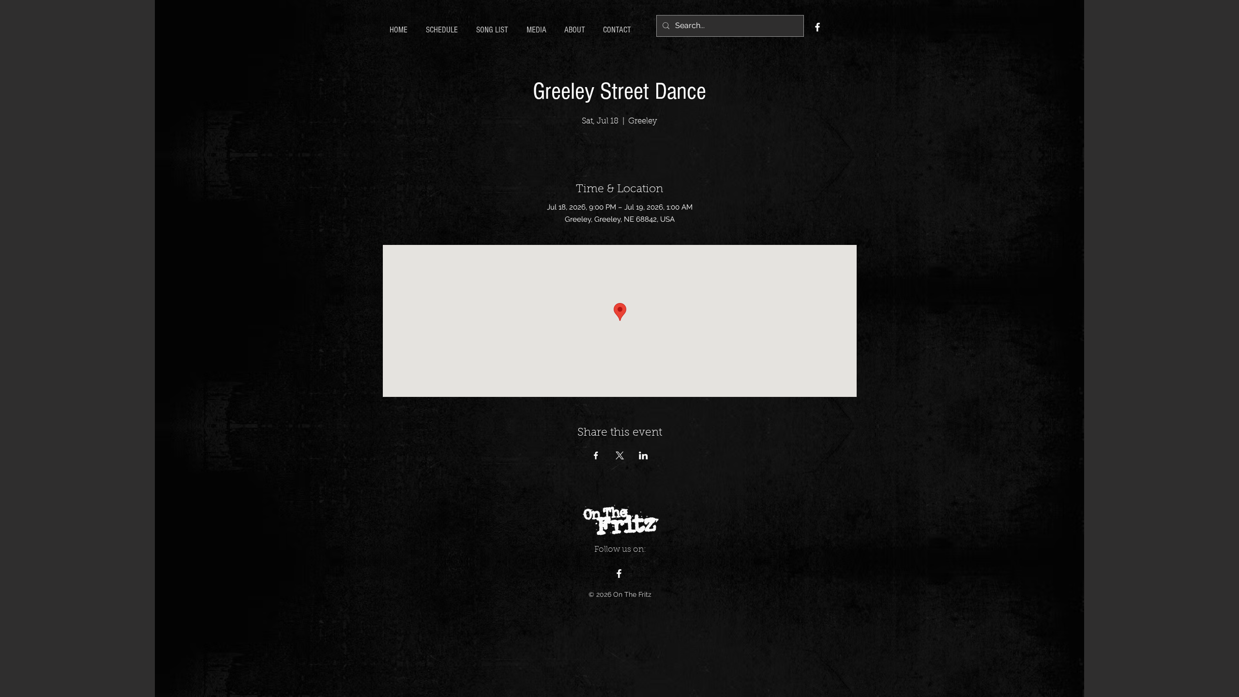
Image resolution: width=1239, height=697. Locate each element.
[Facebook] (817, 27)
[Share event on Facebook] (596, 455)
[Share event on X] (619, 455)
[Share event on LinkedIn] (643, 455)
